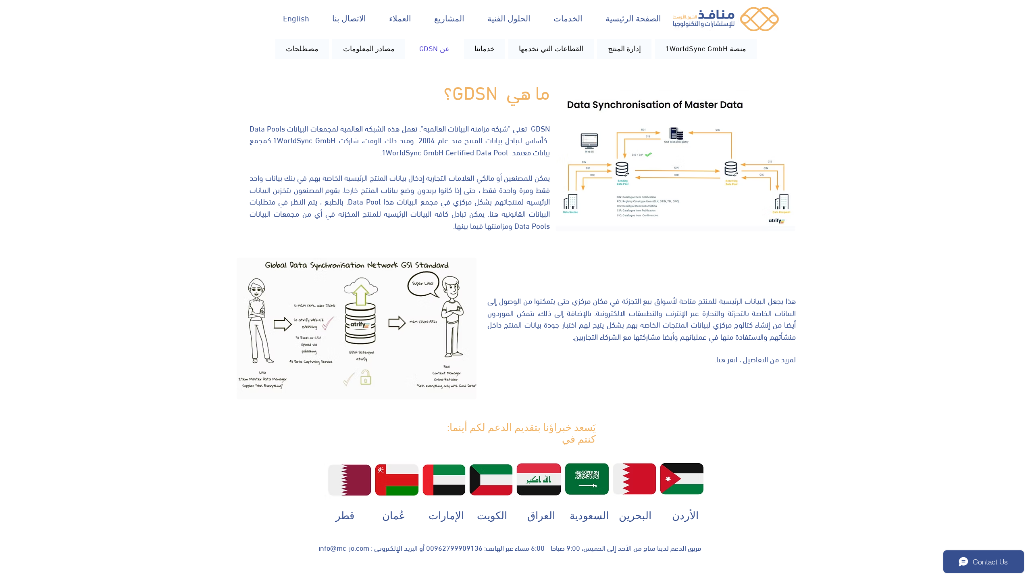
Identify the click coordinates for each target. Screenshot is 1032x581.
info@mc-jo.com (343, 547)
